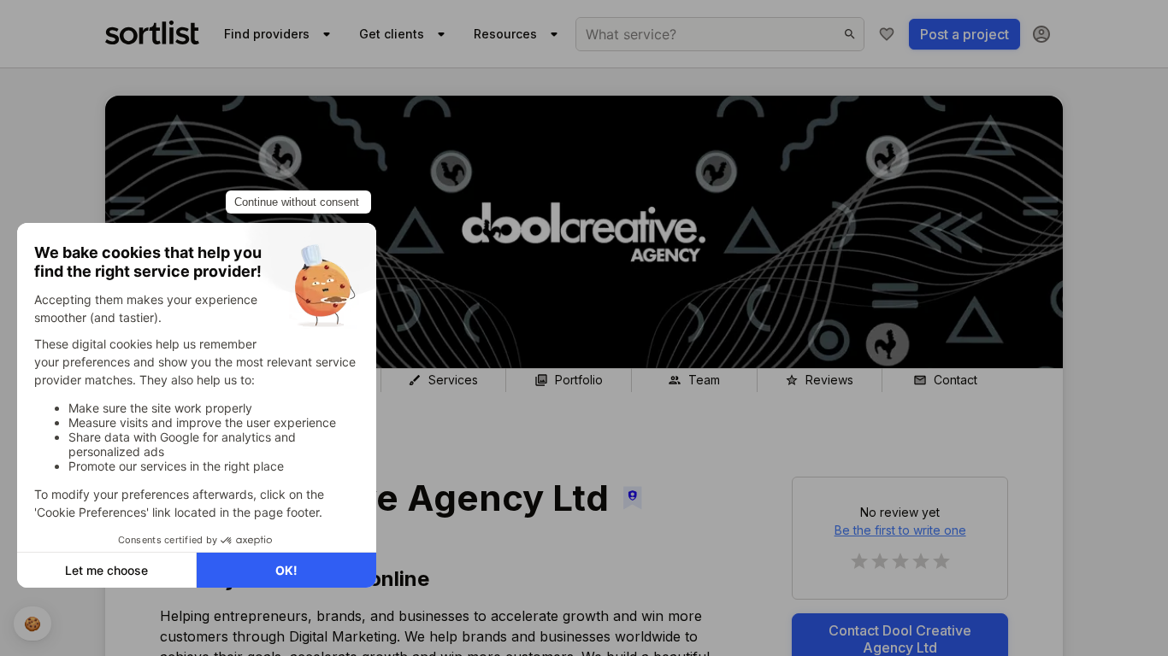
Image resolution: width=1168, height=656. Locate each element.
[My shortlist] (886, 34)
